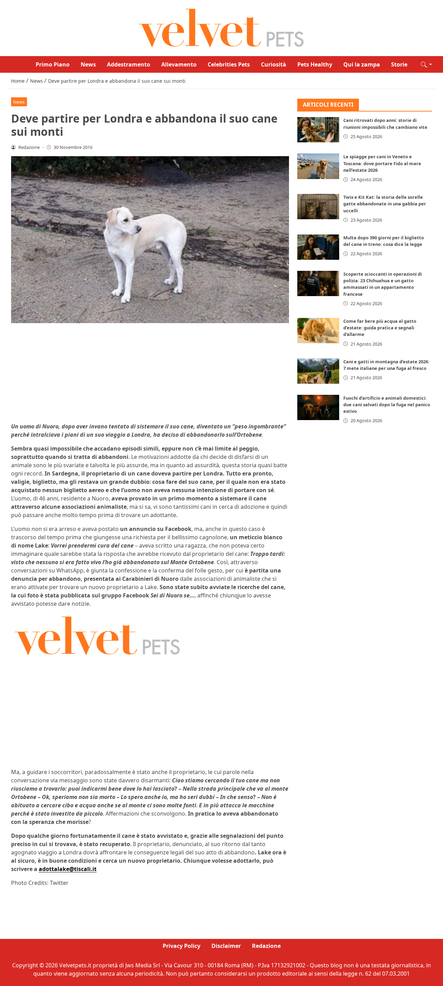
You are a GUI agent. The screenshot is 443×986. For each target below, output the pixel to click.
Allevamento (179, 64)
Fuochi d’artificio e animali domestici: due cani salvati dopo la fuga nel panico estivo (386, 404)
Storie (399, 64)
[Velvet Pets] (221, 27)
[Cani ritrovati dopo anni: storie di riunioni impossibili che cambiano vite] (318, 130)
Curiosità (273, 64)
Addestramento (128, 64)
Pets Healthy (314, 64)
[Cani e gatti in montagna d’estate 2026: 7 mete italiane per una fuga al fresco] (318, 371)
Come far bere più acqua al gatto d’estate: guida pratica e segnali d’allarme (379, 327)
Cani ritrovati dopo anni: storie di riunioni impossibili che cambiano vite (385, 123)
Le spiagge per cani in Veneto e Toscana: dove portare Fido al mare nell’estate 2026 (382, 163)
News (88, 64)
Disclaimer (226, 946)
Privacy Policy (181, 946)
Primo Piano (53, 64)
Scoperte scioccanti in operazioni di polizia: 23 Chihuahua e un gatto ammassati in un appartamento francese (382, 284)
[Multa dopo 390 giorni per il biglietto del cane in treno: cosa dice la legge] (318, 247)
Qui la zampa (361, 64)
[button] (426, 64)
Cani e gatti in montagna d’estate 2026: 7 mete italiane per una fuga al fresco (386, 364)
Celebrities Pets (229, 64)
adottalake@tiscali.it (68, 869)
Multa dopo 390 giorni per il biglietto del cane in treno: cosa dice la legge (383, 240)
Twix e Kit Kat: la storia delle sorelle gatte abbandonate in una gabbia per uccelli (384, 203)
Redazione (266, 946)
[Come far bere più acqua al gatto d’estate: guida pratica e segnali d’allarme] (318, 330)
